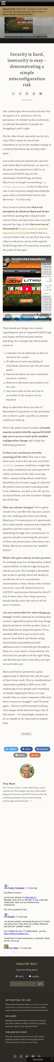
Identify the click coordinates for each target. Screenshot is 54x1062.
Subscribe (38, 1060)
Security (26, 734)
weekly (35, 976)
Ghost (30, 1036)
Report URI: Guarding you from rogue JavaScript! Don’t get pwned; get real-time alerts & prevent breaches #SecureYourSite (25, 11)
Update (43, 749)
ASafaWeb (8, 465)
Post (27, 749)
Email (21, 755)
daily (21, 976)
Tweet (12, 749)
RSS (36, 755)
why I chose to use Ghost (27, 1042)
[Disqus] (27, 843)
